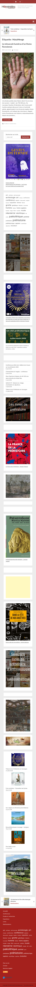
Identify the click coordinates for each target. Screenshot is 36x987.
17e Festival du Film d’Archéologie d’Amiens (20, 900)
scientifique (23, 223)
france (23, 202)
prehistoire (9, 220)
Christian (16, 50)
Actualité (5, 911)
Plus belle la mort (10, 846)
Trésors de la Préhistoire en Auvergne (16, 389)
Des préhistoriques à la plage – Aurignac (17, 827)
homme (9, 208)
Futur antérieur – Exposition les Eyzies (22, 29)
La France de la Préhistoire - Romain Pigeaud (17, 466)
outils (7, 217)
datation (17, 200)
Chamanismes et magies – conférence (16, 371)
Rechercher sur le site (12, 134)
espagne (11, 935)
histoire (21, 205)
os (26, 213)
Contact (5, 965)
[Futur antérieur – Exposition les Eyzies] (18, 779)
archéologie (10, 197)
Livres (4, 921)
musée (23, 210)
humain (7, 210)
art (17, 197)
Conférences (6, 913)
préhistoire (19, 220)
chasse (21, 197)
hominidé (25, 205)
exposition (13, 202)
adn (7, 195)
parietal (26, 217)
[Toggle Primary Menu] (33, 21)
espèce (27, 200)
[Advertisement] (18, 587)
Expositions (14, 31)
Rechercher (25, 137)
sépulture (8, 225)
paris (25, 949)
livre (14, 210)
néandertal (10, 213)
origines (24, 946)
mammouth (16, 943)
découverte (22, 200)
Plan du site (6, 963)
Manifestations (14, 903)
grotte (8, 205)
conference (26, 197)
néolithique (20, 213)
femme (19, 202)
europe (7, 202)
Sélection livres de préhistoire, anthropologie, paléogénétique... (20, 250)
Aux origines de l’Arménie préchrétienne (17, 807)
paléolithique (16, 216)
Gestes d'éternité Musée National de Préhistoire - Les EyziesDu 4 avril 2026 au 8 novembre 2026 (16, 184)
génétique (15, 205)
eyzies (30, 935)
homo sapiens (21, 208)
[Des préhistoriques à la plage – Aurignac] (18, 818)
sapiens (17, 223)
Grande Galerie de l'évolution (18, 713)
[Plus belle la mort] (18, 837)
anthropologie (17, 195)
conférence (10, 200)
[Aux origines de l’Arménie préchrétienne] (18, 799)
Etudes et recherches (10, 123)
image (11, 210)
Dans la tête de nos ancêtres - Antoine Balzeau (17, 642)
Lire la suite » (7, 120)
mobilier (18, 210)
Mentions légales (7, 968)
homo (14, 208)
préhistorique (10, 223)
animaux (11, 195)
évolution (14, 226)
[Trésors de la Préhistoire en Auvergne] (18, 760)
